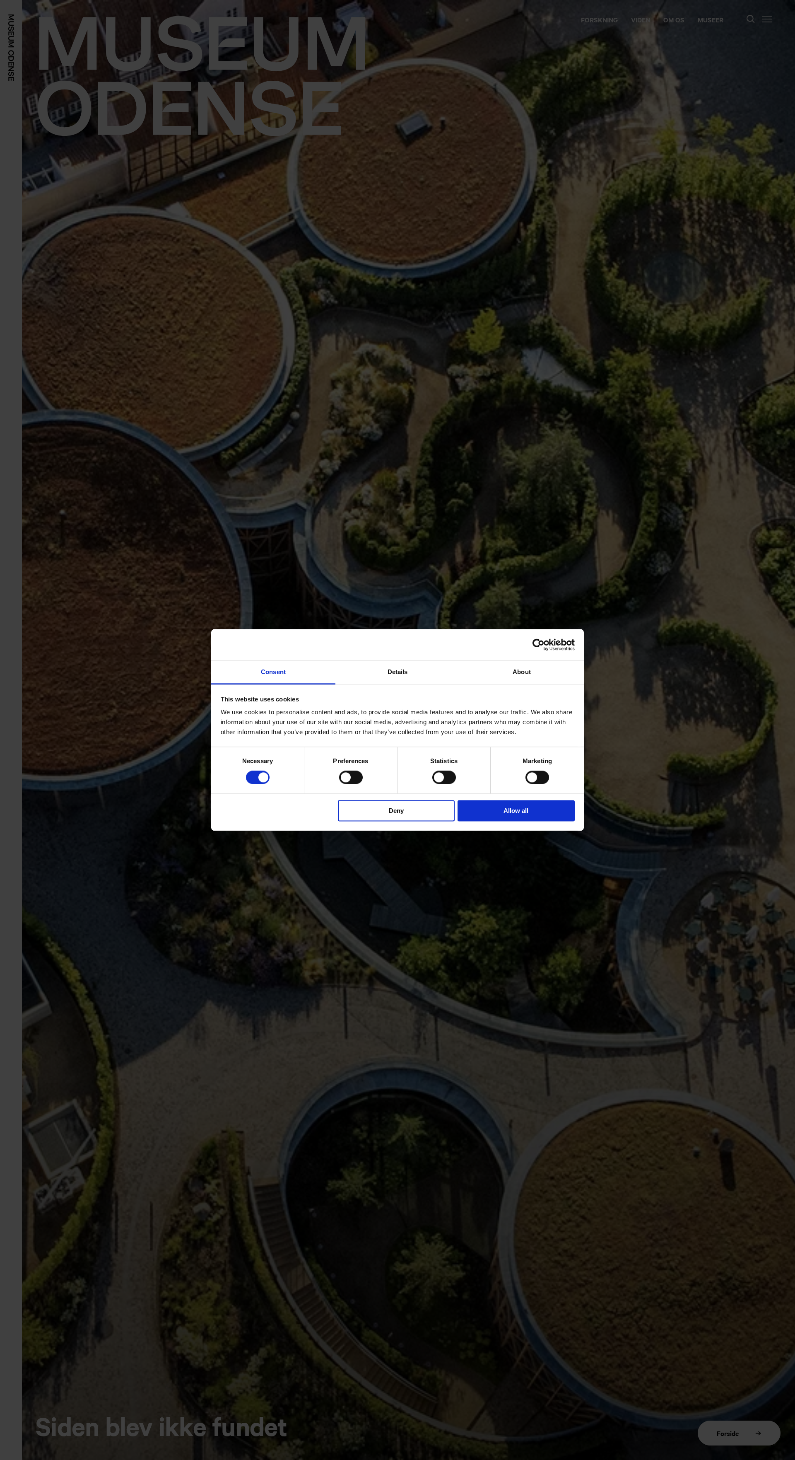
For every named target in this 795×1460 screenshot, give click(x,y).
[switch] (351, 777)
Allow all (516, 810)
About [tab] (522, 671)
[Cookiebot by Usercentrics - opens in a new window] (538, 644)
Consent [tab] (273, 671)
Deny (396, 810)
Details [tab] (398, 671)
